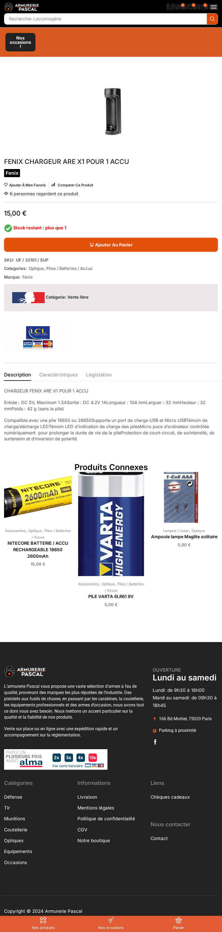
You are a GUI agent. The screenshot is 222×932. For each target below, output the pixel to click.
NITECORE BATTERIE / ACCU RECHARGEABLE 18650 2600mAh (38, 550)
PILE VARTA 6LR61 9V (111, 596)
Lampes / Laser (176, 530)
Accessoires (15, 530)
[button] (170, 7)
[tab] (17, 376)
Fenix (27, 277)
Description (17, 375)
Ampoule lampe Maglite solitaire (184, 536)
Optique (36, 268)
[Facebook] (155, 742)
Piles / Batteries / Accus (69, 268)
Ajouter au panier (32, 499)
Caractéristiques (58, 375)
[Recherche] (212, 19)
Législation (99, 375)
